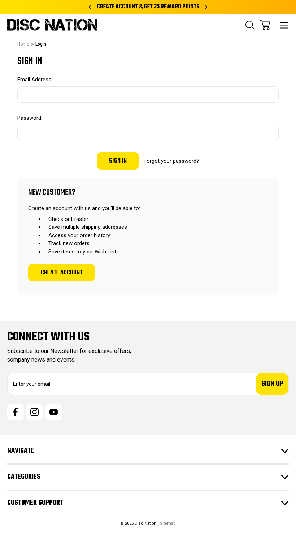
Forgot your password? (171, 161)
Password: (29, 118)
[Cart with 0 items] (265, 25)
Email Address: (34, 79)
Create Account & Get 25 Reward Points (148, 7)
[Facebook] (15, 412)
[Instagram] (34, 412)
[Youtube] (53, 412)
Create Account (62, 272)
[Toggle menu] (284, 25)
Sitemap (168, 523)
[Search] (250, 25)
